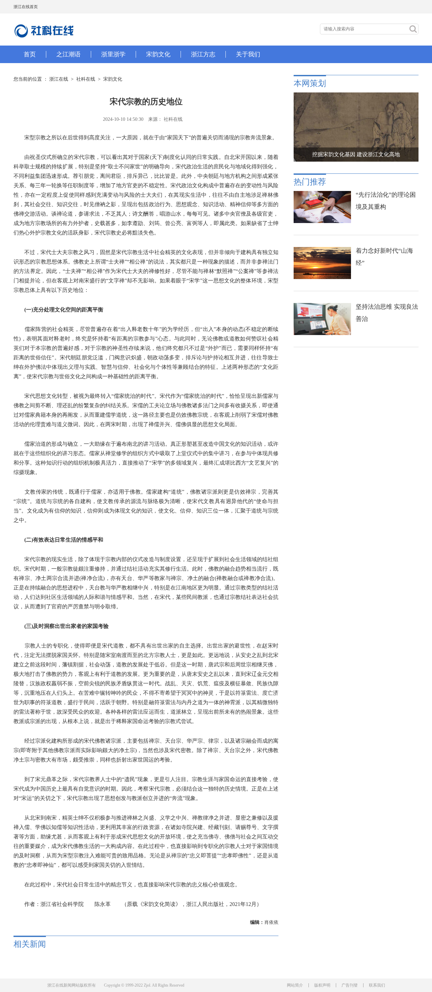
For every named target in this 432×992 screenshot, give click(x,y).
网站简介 (295, 985)
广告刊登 (350, 985)
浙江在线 (58, 79)
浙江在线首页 (26, 6)
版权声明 (322, 985)
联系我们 (377, 985)
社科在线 (85, 79)
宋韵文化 (112, 79)
